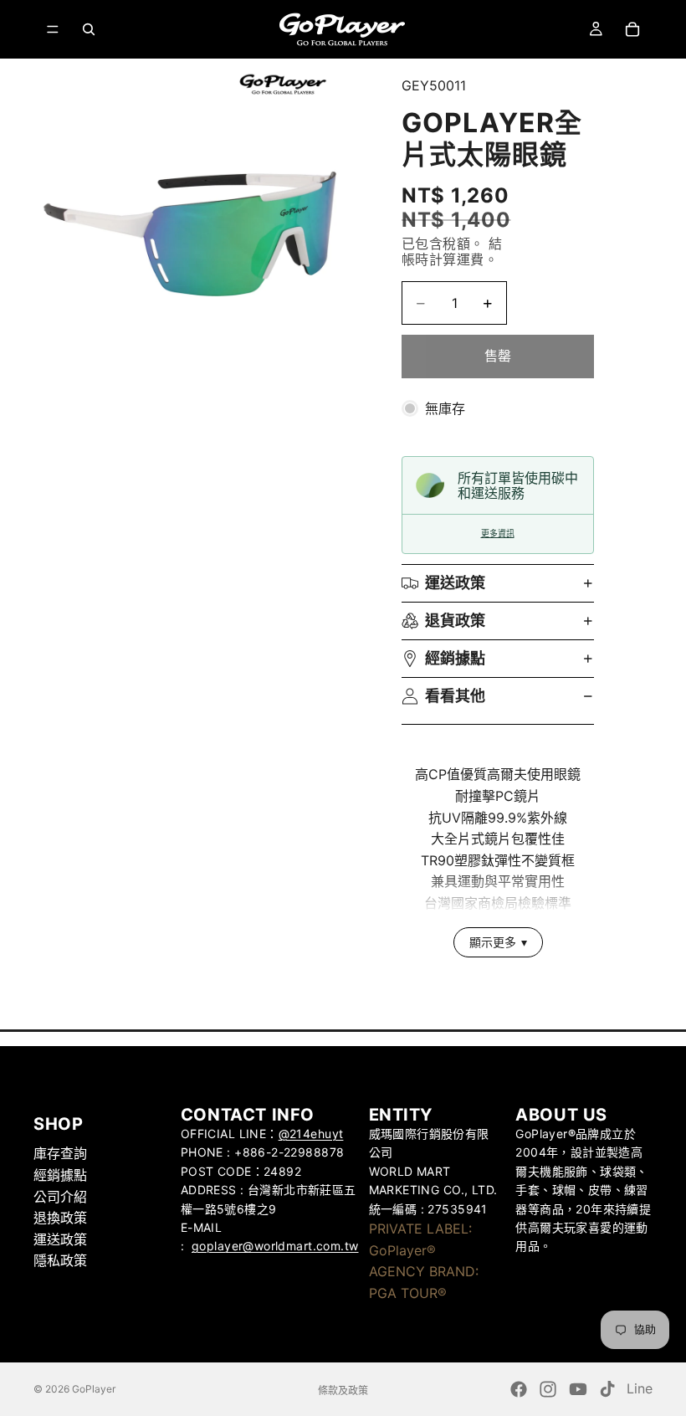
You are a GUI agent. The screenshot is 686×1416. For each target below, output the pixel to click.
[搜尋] (88, 29)
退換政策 (60, 1217)
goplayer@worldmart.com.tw (275, 1246)
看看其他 (455, 696)
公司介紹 (60, 1196)
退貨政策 (455, 620)
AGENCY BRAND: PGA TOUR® (424, 1282)
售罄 (497, 355)
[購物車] (632, 29)
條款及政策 (343, 1390)
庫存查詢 (60, 1153)
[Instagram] (548, 1389)
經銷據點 (455, 658)
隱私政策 (60, 1260)
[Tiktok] (607, 1389)
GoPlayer (93, 1389)
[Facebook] (519, 1389)
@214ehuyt (311, 1133)
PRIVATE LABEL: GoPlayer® (420, 1239)
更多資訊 (497, 533)
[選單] (52, 29)
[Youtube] (578, 1389)
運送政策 (455, 583)
